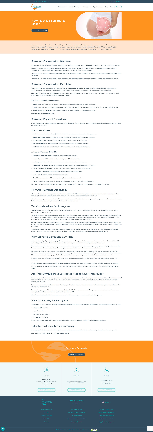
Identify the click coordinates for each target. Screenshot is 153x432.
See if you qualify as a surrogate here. (43, 114)
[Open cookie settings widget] (3, 429)
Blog (106, 7)
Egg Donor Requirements (107, 415)
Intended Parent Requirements (106, 412)
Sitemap (46, 422)
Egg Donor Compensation (106, 422)
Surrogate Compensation (107, 419)
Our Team (46, 412)
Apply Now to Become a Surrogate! (58, 333)
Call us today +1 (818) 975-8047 (42, 1)
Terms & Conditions (46, 415)
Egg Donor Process (76, 415)
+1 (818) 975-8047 (106, 381)
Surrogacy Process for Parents (76, 412)
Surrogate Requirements (106, 409)
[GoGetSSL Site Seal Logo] (94, 430)
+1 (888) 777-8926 (106, 383)
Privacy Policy (46, 419)
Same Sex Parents (76, 422)
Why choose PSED (46, 409)
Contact (118, 7)
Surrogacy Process (76, 409)
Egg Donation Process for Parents (76, 419)
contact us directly (63, 95)
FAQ (111, 7)
